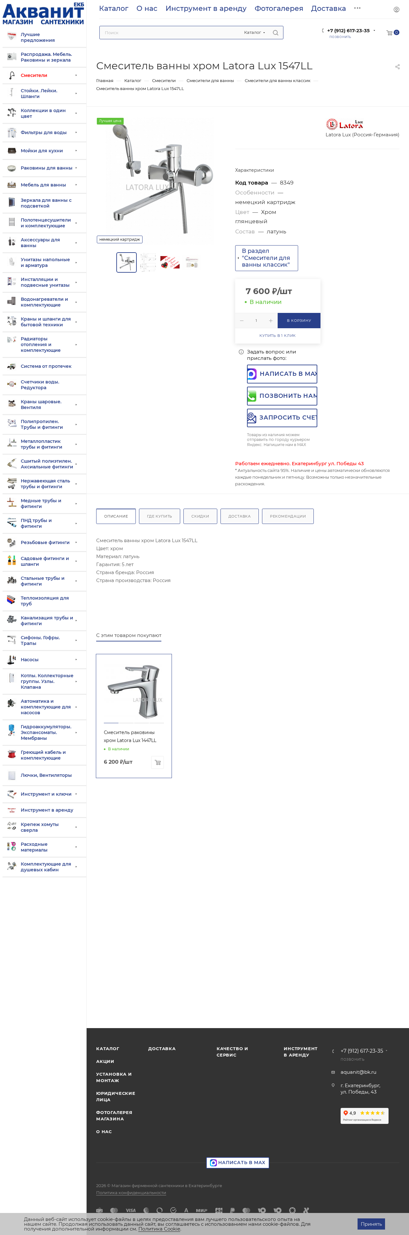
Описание (116, 516)
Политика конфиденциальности (131, 1192)
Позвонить (353, 1059)
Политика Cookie (159, 1229)
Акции (105, 1061)
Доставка (239, 516)
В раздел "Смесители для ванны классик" (266, 257)
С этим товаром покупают (128, 635)
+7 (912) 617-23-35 (348, 30)
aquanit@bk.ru (358, 1072)
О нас (104, 1131)
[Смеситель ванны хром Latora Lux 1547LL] (160, 181)
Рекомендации (288, 516)
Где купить (159, 516)
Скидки (200, 516)
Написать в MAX (288, 373)
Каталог (108, 1048)
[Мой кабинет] (396, 10)
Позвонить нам (288, 395)
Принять (371, 1224)
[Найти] (275, 32)
